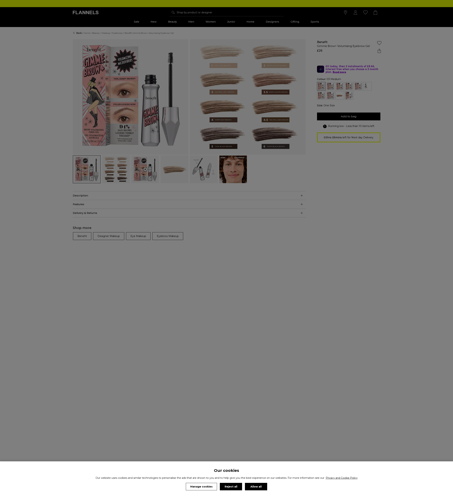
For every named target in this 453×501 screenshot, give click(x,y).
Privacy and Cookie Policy (342, 477)
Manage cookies (201, 486)
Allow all (256, 486)
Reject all (231, 486)
